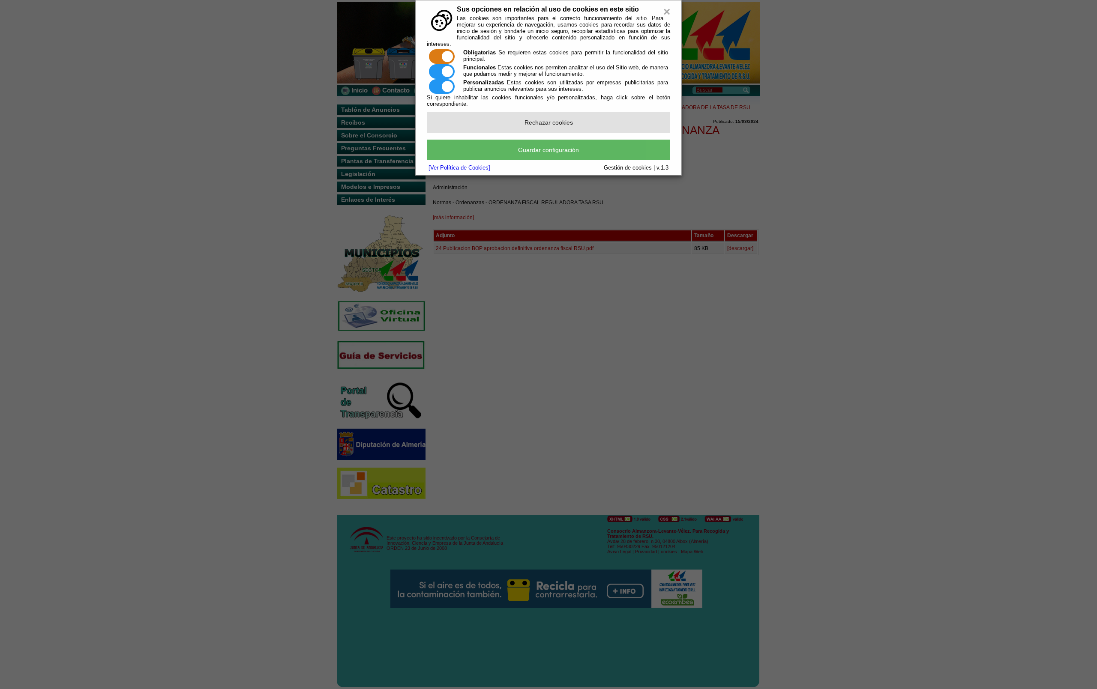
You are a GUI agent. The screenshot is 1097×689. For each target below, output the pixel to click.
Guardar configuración (548, 149)
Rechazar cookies (549, 122)
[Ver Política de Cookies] (459, 167)
